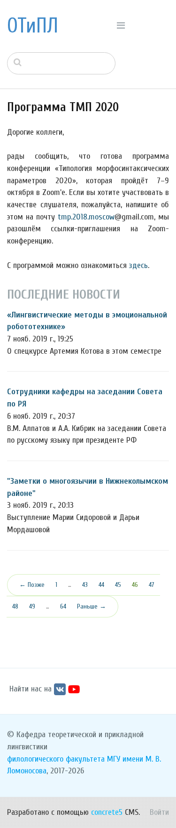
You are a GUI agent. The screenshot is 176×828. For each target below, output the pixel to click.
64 (63, 606)
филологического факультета (56, 759)
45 (118, 585)
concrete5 (106, 812)
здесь (138, 265)
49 (32, 606)
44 (101, 585)
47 (151, 585)
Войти (159, 812)
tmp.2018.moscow (86, 217)
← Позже (32, 585)
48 (15, 606)
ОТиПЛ (32, 26)
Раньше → (91, 606)
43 (85, 585)
